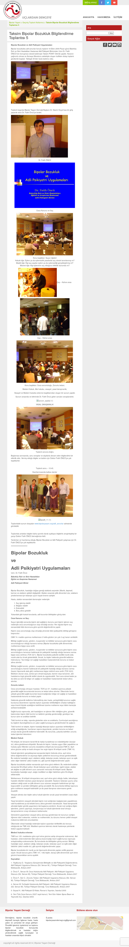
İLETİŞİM (118, 17)
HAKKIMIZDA (104, 17)
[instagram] (119, 45)
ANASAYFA (88, 17)
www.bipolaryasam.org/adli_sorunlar (49, 523)
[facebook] (102, 2)
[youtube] (114, 2)
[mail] (120, 2)
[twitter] (108, 2)
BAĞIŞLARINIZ (91, 2)
